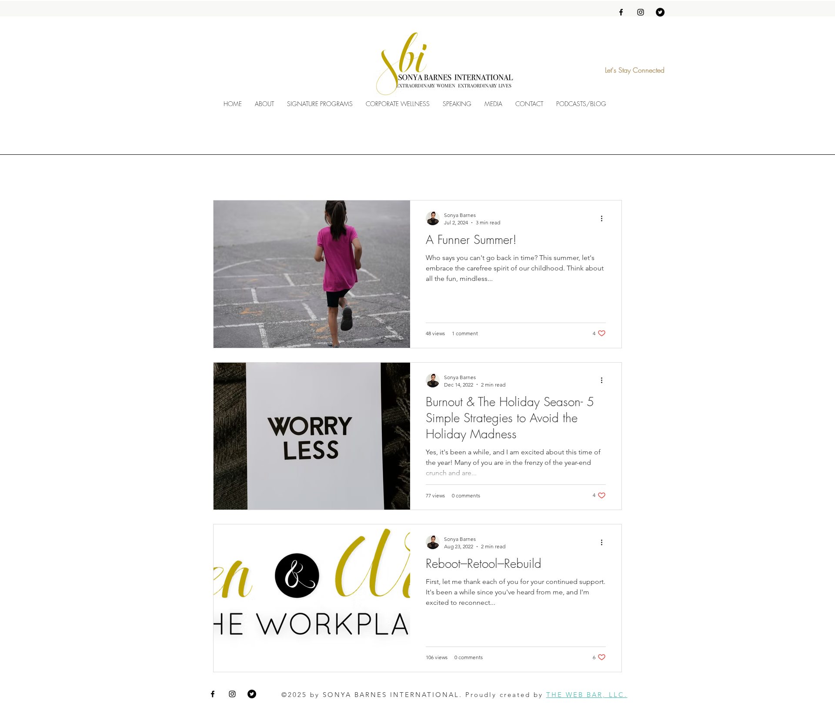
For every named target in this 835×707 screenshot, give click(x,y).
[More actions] (604, 218)
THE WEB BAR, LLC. (587, 694)
